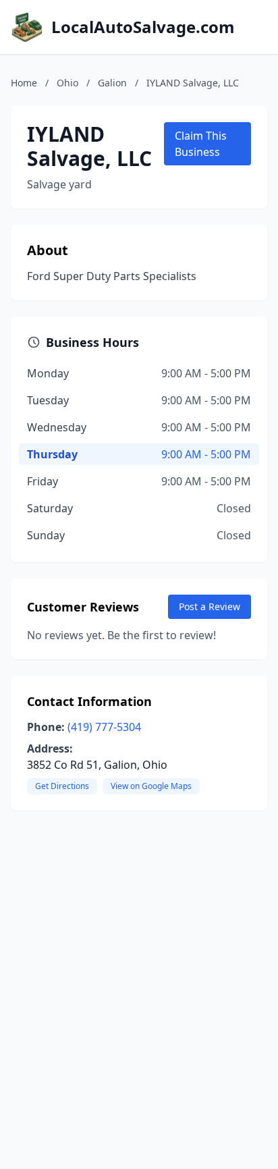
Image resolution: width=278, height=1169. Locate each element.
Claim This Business (201, 143)
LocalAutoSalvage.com (143, 27)
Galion (112, 82)
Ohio (67, 82)
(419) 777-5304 (104, 726)
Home (24, 82)
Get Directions (62, 786)
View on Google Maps (151, 786)
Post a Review (209, 606)
